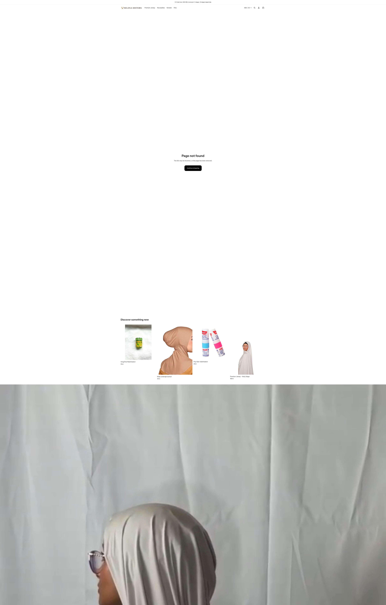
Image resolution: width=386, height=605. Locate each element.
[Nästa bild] (189, 349)
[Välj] (189, 371)
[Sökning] (254, 8)
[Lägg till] (153, 357)
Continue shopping (193, 168)
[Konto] (259, 8)
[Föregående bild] (160, 349)
